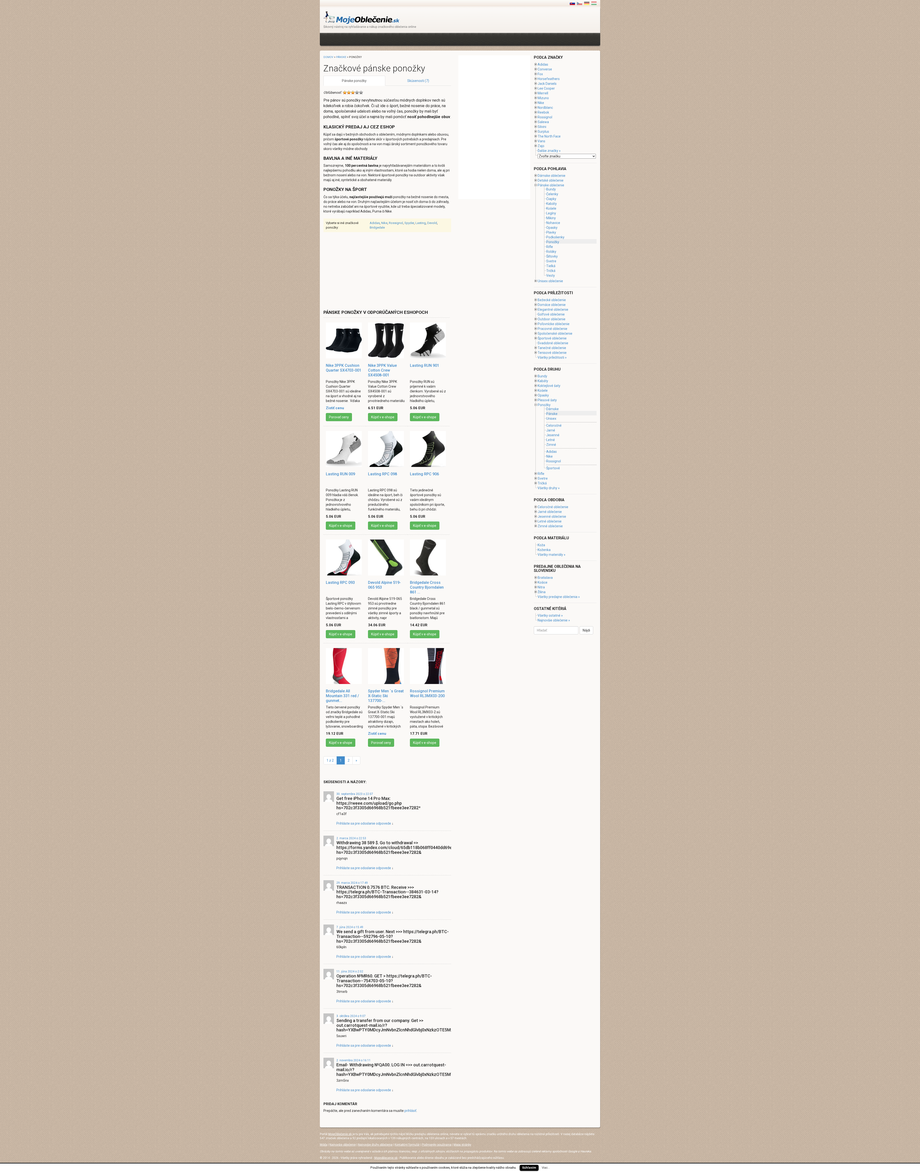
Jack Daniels (547, 83)
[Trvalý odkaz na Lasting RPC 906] (428, 449)
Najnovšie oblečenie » (554, 620)
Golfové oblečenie (551, 314)
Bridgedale (377, 227)
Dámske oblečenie (551, 175)
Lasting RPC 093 (340, 582)
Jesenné (552, 435)
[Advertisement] (410, 38)
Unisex (551, 418)
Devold (432, 223)
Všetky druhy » (549, 488)
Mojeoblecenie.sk (385, 1158)
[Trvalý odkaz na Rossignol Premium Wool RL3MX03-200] (428, 666)
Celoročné (554, 425)
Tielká (550, 266)
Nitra (541, 587)
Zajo (541, 146)
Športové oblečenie (552, 338)
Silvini (542, 126)
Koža (541, 545)
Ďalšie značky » (549, 150)
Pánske (341, 57)
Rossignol (396, 223)
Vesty (550, 275)
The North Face (549, 136)
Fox (540, 74)
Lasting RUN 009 (340, 474)
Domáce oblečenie (552, 304)
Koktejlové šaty (549, 385)
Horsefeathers (549, 78)
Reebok (543, 112)
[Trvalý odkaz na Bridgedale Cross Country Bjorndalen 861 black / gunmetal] (428, 557)
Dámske (552, 409)
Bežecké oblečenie (552, 300)
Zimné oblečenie (550, 526)
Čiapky (551, 199)
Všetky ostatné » (550, 615)
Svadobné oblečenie (553, 343)
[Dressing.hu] (594, 3)
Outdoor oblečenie (551, 319)
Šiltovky (552, 256)
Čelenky (552, 194)
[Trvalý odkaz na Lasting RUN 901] (428, 340)
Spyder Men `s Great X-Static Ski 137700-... (386, 696)
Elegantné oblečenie (553, 309)
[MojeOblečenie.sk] (361, 17)
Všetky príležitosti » (552, 357)
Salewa (543, 122)
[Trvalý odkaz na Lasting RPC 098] (386, 449)
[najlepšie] (361, 92)
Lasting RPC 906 (424, 474)
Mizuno (543, 98)
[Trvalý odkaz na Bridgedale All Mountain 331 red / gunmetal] (344, 666)
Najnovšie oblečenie (342, 1144)
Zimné (551, 445)
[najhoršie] (345, 92)
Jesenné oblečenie (552, 516)
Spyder (409, 223)
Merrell (543, 93)
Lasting (420, 223)
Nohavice (553, 222)
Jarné (550, 430)
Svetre (551, 261)
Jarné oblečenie (550, 511)
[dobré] (357, 92)
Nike (384, 223)
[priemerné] (353, 92)
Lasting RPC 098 (382, 474)
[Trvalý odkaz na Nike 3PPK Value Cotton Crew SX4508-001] (386, 340)
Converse (545, 69)
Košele (551, 208)
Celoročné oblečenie (553, 507)
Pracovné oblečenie (552, 328)
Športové (553, 468)
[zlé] (349, 92)
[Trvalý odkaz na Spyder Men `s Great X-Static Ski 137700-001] (386, 666)
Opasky (552, 227)
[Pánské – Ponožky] (579, 3)
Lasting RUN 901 (424, 365)
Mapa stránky (462, 1144)
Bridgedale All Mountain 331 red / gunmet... (342, 696)
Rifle (549, 246)
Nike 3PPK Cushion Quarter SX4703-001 (343, 368)
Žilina (542, 592)
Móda (323, 1144)
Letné (550, 440)
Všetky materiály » (551, 554)
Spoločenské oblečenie (555, 333)
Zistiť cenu (335, 408)
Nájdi (586, 630)
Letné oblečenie (550, 521)
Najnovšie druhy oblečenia (375, 1144)
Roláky (551, 251)
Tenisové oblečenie (552, 352)
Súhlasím (529, 1167)
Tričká (550, 270)
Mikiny (551, 218)
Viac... (546, 1167)
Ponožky (552, 242)
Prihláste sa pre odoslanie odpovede (363, 823)
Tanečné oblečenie (552, 348)
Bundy (551, 189)
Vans (541, 141)
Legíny (551, 213)
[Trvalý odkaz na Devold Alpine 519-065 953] (386, 557)
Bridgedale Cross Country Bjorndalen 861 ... (427, 587)
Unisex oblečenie (550, 281)
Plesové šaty (547, 400)
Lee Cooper (546, 88)
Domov (328, 57)
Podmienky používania (436, 1144)
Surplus (543, 131)
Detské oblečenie (551, 180)
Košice (542, 582)
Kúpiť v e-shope (382, 417)
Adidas (375, 223)
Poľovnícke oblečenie (553, 324)
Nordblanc (545, 107)
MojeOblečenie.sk (340, 1134)
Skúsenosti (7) (418, 81)
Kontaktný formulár (407, 1144)
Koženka (544, 550)
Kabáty (551, 203)
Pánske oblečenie (551, 185)
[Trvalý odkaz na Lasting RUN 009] (344, 449)
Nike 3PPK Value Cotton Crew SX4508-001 (382, 370)
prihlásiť (410, 1111)
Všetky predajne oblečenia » (559, 596)
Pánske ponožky (354, 81)
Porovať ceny (339, 417)
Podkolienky (555, 237)
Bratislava (545, 577)
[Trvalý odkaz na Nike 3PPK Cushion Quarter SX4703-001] (344, 340)
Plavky (551, 232)
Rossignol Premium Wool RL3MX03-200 (427, 693)
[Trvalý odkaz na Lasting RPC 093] (344, 557)
